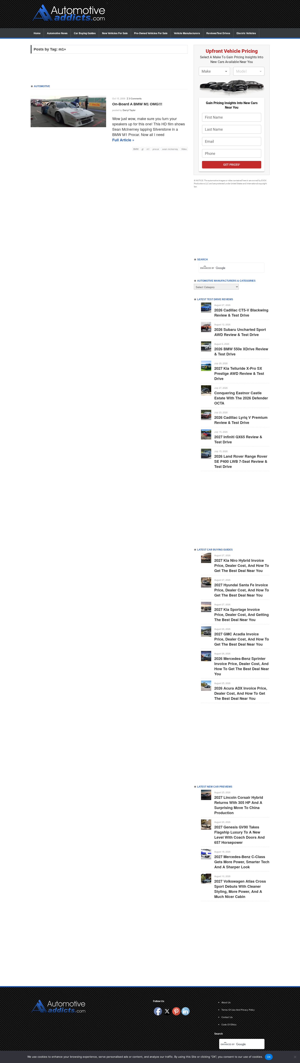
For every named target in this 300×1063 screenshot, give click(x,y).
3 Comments (135, 98)
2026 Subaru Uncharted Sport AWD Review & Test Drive (240, 332)
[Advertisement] (191, 14)
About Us (226, 1002)
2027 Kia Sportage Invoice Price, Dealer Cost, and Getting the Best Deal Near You (241, 614)
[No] (295, 1057)
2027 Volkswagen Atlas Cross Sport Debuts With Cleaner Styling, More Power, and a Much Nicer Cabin (240, 889)
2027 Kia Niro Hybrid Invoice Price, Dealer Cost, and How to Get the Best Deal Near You (241, 565)
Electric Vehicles (246, 33)
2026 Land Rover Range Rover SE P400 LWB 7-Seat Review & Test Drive (240, 461)
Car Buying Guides (85, 33)
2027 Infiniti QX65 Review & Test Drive (238, 439)
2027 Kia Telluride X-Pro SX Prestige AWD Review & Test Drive (239, 373)
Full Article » (123, 140)
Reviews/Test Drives (218, 33)
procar (156, 149)
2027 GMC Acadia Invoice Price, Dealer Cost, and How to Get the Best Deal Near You (241, 639)
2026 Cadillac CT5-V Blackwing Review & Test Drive (241, 312)
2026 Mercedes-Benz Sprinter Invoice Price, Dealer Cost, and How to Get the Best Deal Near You (241, 666)
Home (37, 33)
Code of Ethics (229, 1024)
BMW (136, 149)
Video (184, 149)
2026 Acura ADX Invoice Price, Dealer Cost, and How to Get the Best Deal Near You (240, 693)
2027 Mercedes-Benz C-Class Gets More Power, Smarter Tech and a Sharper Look (241, 862)
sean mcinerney (170, 149)
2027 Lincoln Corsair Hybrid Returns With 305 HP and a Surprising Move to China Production (238, 805)
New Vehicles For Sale (115, 33)
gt (142, 149)
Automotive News (57, 33)
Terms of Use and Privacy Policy (238, 1009)
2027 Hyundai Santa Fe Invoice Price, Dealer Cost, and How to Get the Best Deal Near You (241, 590)
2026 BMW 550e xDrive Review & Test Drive (241, 351)
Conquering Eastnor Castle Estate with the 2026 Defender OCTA (241, 398)
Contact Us (227, 1017)
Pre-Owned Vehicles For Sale (151, 33)
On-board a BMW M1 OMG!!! (137, 104)
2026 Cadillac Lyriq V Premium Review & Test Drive (241, 420)
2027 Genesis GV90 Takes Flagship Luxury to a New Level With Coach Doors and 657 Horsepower (239, 834)
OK (269, 1057)
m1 (148, 149)
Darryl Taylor (129, 110)
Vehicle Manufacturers (187, 33)
